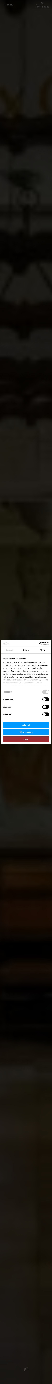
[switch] (45, 699)
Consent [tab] (9, 650)
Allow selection (26, 732)
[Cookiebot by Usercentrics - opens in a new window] (38, 643)
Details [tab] (26, 650)
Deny (26, 739)
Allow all (26, 725)
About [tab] (42, 650)
